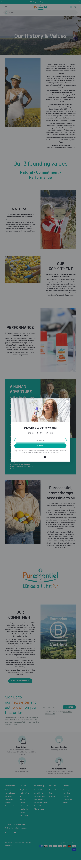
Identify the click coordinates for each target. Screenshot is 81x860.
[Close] (67, 401)
